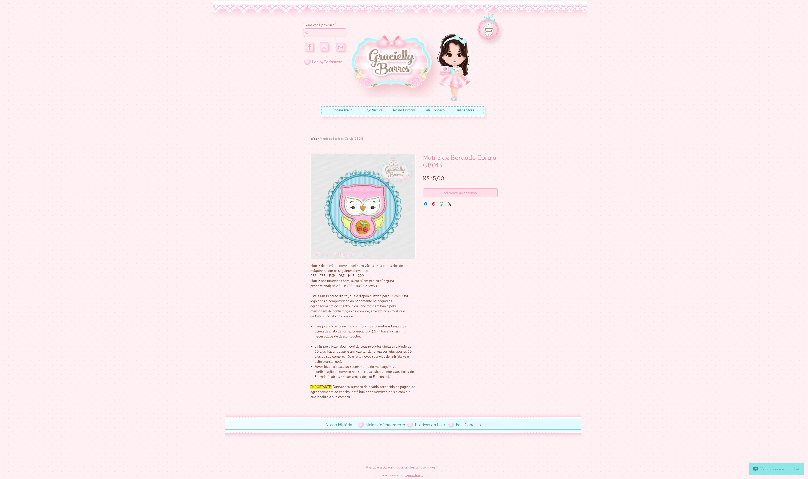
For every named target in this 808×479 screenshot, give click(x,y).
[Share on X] (449, 203)
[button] (488, 25)
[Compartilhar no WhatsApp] (441, 203)
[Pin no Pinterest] (433, 203)
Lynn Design (414, 475)
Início (313, 138)
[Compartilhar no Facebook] (425, 203)
